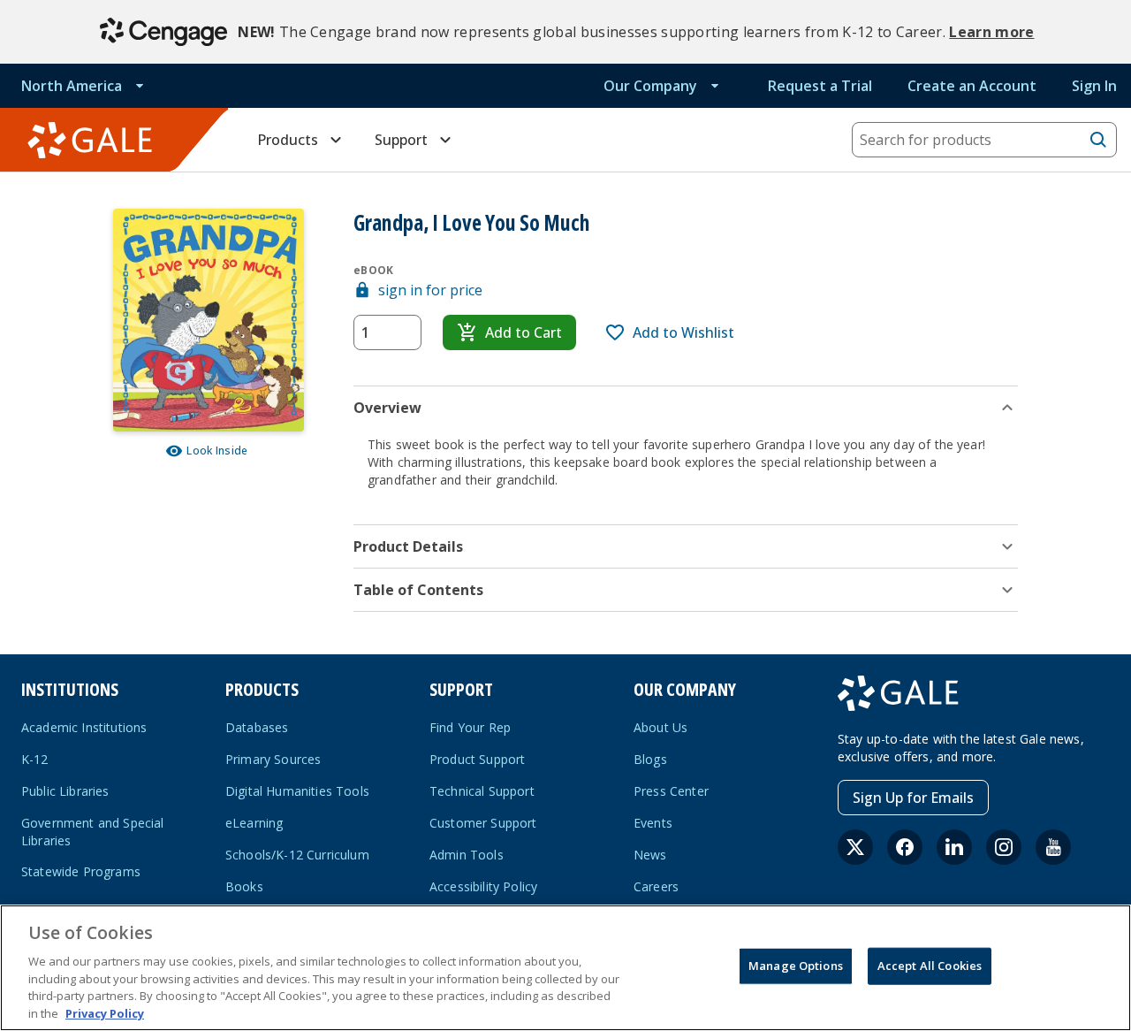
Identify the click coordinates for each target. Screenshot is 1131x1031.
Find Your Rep (470, 727)
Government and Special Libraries (92, 831)
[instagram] (1003, 847)
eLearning (254, 822)
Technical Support (482, 791)
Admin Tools (466, 854)
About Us (660, 727)
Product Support (477, 759)
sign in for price (430, 290)
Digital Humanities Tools (297, 791)
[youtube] (1053, 847)
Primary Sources (273, 759)
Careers (656, 886)
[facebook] (904, 847)
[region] (565, 968)
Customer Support (483, 822)
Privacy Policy (104, 1012)
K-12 (35, 759)
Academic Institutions (84, 727)
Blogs (650, 759)
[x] (855, 847)
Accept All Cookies (929, 966)
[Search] (1098, 139)
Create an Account (971, 85)
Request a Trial (820, 85)
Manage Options (795, 966)
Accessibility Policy (483, 886)
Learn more (991, 32)
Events (653, 822)
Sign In (1094, 85)
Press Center (671, 791)
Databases (256, 727)
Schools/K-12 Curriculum (297, 854)
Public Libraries (65, 791)
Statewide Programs (80, 871)
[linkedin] (954, 847)
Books (244, 886)
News (650, 854)
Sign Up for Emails (913, 797)
